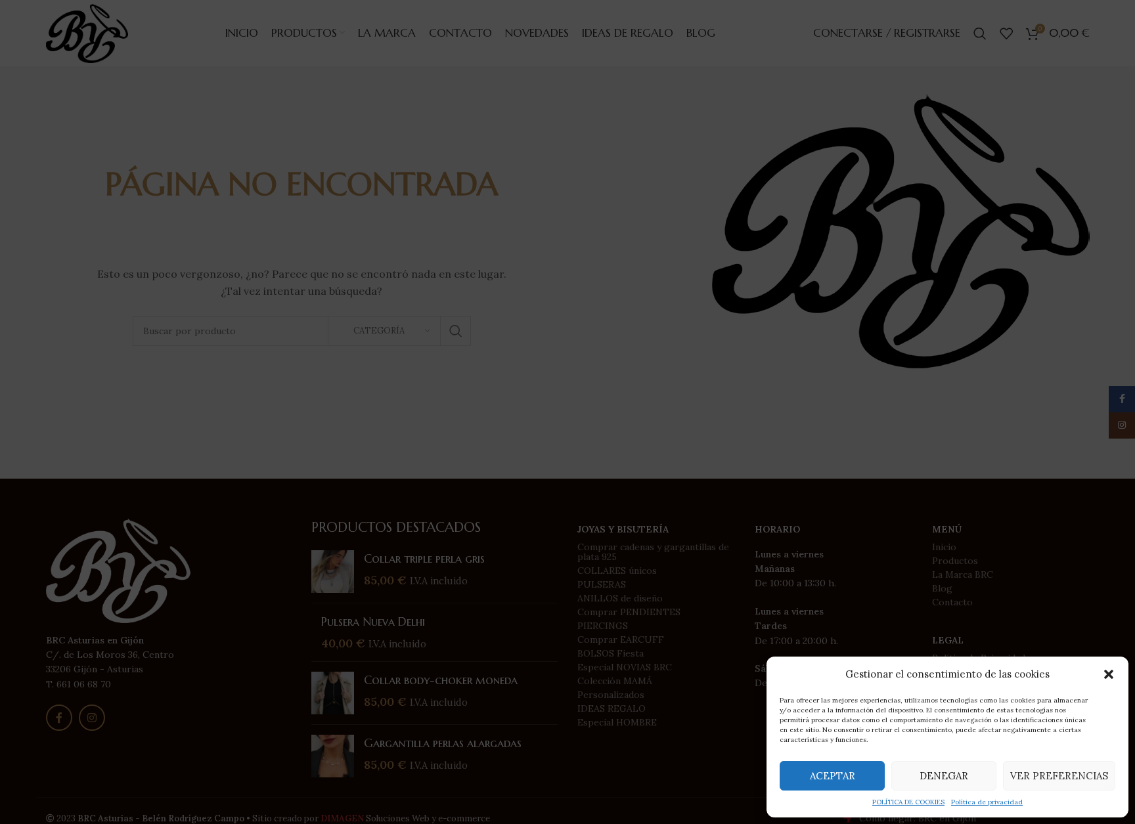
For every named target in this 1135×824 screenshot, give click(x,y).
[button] (1108, 674)
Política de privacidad (987, 802)
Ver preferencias (1059, 776)
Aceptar (832, 776)
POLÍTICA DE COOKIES (908, 802)
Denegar (944, 776)
